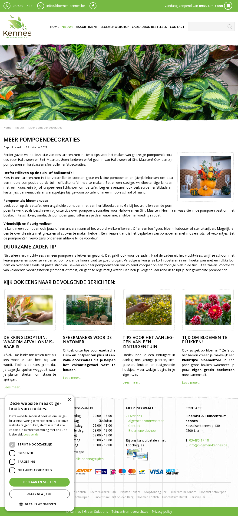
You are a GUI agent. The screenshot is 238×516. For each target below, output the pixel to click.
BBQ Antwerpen (78, 497)
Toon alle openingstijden (85, 459)
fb (92, 5)
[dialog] (39, 453)
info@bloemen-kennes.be (65, 5)
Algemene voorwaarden (146, 421)
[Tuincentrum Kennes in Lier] (17, 27)
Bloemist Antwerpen (212, 492)
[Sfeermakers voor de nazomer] (89, 309)
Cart (228, 6)
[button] (39, 504)
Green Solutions (96, 511)
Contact (134, 425)
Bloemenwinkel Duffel (103, 492)
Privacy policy (162, 511)
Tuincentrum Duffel (174, 497)
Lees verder (31, 434)
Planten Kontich (130, 492)
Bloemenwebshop (142, 430)
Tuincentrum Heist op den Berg (112, 497)
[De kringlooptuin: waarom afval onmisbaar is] (30, 309)
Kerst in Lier (197, 497)
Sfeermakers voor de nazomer (87, 340)
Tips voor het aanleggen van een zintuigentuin (148, 342)
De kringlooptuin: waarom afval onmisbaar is (28, 342)
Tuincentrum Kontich (182, 492)
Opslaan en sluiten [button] (39, 482)
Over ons (135, 416)
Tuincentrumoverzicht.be (130, 511)
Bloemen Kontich (147, 497)
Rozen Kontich (76, 492)
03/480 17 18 (23, 5)
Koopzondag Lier (155, 492)
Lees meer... (12, 387)
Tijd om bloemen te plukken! (205, 340)
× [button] (69, 400)
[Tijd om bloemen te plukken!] (208, 309)
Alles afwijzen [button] (39, 494)
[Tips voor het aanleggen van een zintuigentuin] (149, 309)
